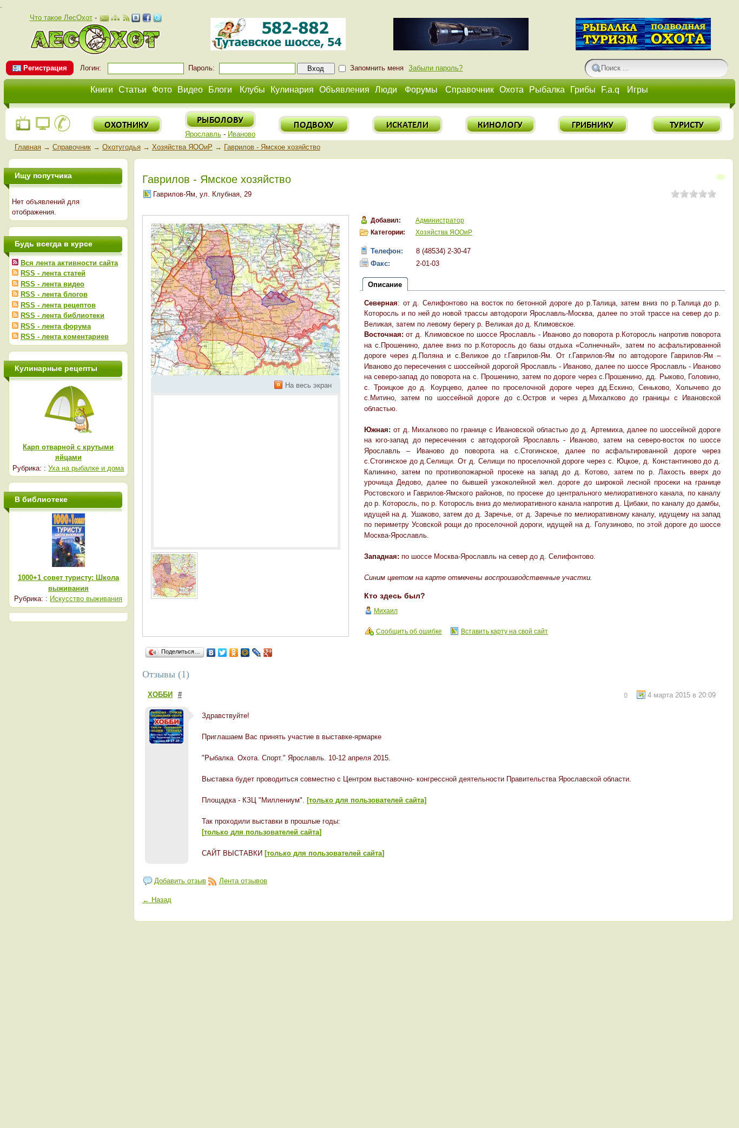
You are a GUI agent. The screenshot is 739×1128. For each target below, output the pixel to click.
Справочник (469, 89)
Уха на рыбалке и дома (86, 468)
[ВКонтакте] (211, 652)
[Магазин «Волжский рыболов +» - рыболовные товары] (278, 48)
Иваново (241, 134)
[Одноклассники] (234, 652)
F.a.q (610, 89)
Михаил (386, 611)
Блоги (220, 89)
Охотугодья (121, 147)
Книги (101, 89)
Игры (637, 89)
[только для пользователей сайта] (366, 800)
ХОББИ (160, 694)
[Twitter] (222, 652)
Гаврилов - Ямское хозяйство (272, 147)
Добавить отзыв (180, 881)
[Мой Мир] (245, 652)
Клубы (252, 89)
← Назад (156, 900)
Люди (386, 89)
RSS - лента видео (52, 284)
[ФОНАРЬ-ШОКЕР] (461, 48)
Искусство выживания (86, 599)
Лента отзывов (243, 881)
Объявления (344, 89)
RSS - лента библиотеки (62, 315)
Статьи (132, 89)
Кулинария (292, 89)
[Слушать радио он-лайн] (23, 130)
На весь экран (308, 385)
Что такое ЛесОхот (61, 18)
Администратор (439, 220)
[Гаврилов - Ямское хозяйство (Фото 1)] (174, 575)
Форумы (421, 89)
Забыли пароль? (435, 68)
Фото (162, 89)
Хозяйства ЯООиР (182, 147)
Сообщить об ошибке (409, 631)
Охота (511, 89)
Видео (190, 89)
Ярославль (203, 134)
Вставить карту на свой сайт (504, 631)
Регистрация (45, 68)
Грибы (583, 89)
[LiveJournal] (256, 652)
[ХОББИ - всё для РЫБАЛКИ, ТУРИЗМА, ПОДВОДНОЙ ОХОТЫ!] (643, 48)
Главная (28, 147)
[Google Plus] (268, 652)
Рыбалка (547, 89)
